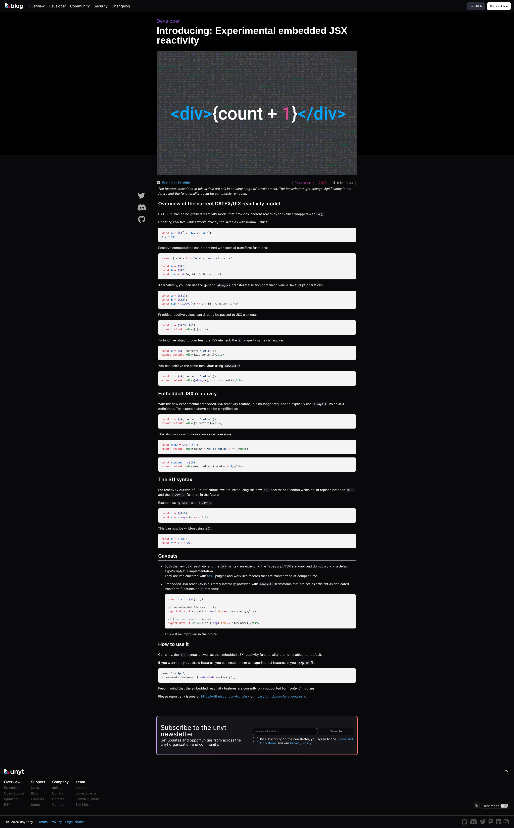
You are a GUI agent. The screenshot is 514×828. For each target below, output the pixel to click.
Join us (57, 788)
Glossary (37, 799)
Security (101, 6)
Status (36, 805)
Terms (43, 822)
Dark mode (490, 806)
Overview (37, 6)
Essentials (11, 788)
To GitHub (476, 6)
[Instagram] (506, 823)
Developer (57, 6)
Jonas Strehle (85, 793)
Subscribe (336, 731)
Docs (35, 788)
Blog (34, 793)
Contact (58, 805)
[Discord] (141, 207)
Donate (57, 793)
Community (80, 6)
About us (82, 788)
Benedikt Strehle (176, 183)
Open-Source (14, 793)
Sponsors (11, 799)
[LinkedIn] (498, 823)
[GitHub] (141, 219)
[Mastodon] (491, 823)
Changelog (121, 6)
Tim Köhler (83, 805)
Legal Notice (75, 822)
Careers (58, 799)
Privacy (56, 822)
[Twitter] (141, 195)
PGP (7, 805)
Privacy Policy (300, 743)
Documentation (499, 6)
